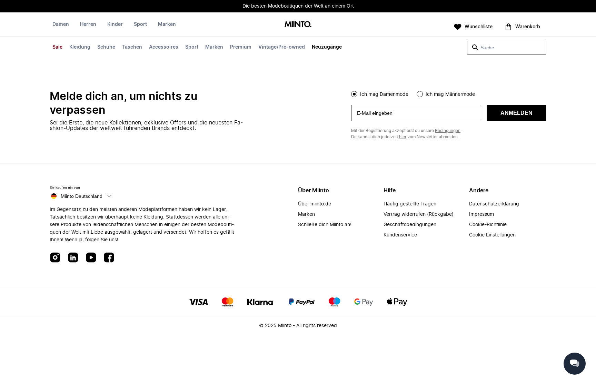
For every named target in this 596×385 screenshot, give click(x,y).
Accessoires (163, 47)
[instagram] (55, 258)
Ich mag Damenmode (384, 94)
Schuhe (106, 47)
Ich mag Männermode (450, 94)
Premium (240, 47)
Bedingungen (447, 131)
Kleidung (79, 47)
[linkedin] (73, 258)
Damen (60, 24)
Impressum (481, 214)
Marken (214, 47)
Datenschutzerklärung (494, 204)
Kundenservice (400, 235)
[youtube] (91, 258)
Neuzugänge (327, 47)
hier (402, 137)
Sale (57, 47)
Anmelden (516, 113)
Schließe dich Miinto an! (324, 224)
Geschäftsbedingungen (410, 224)
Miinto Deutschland (81, 196)
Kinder (115, 24)
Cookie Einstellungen (492, 235)
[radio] (354, 94)
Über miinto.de (314, 204)
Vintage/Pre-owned (281, 47)
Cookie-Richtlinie (488, 224)
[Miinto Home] (298, 25)
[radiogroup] (448, 93)
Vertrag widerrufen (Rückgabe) (419, 214)
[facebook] (109, 258)
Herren (88, 24)
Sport (191, 47)
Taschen (132, 47)
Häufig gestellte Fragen (410, 204)
